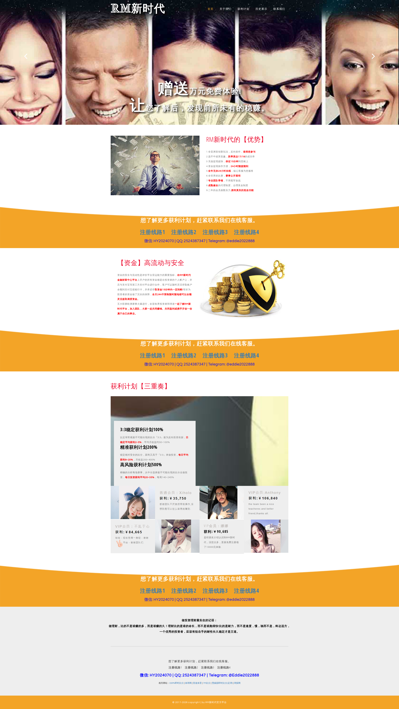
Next (373, 56)
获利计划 (243, 9)
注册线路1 (152, 232)
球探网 (237, 683)
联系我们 (279, 9)
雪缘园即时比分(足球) (222, 683)
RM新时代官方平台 (216, 702)
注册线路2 (183, 232)
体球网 (188, 683)
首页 (211, 9)
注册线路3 (215, 232)
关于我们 (225, 9)
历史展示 (261, 9)
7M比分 (206, 683)
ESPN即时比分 (177, 683)
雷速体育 (197, 683)
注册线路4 (246, 232)
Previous (25, 56)
